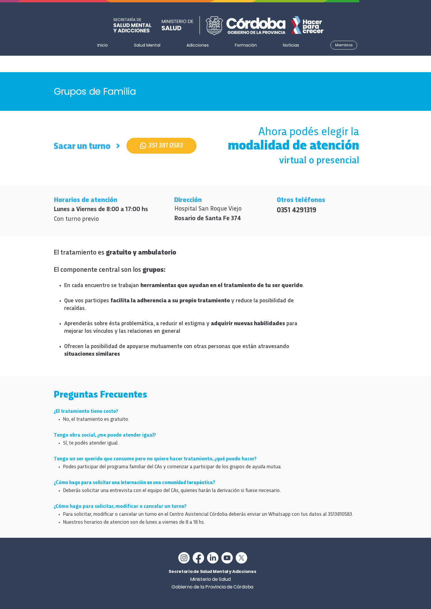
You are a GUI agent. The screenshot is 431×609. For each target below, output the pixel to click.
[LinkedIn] (212, 558)
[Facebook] (198, 558)
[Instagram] (184, 558)
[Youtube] (227, 558)
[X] (241, 558)
